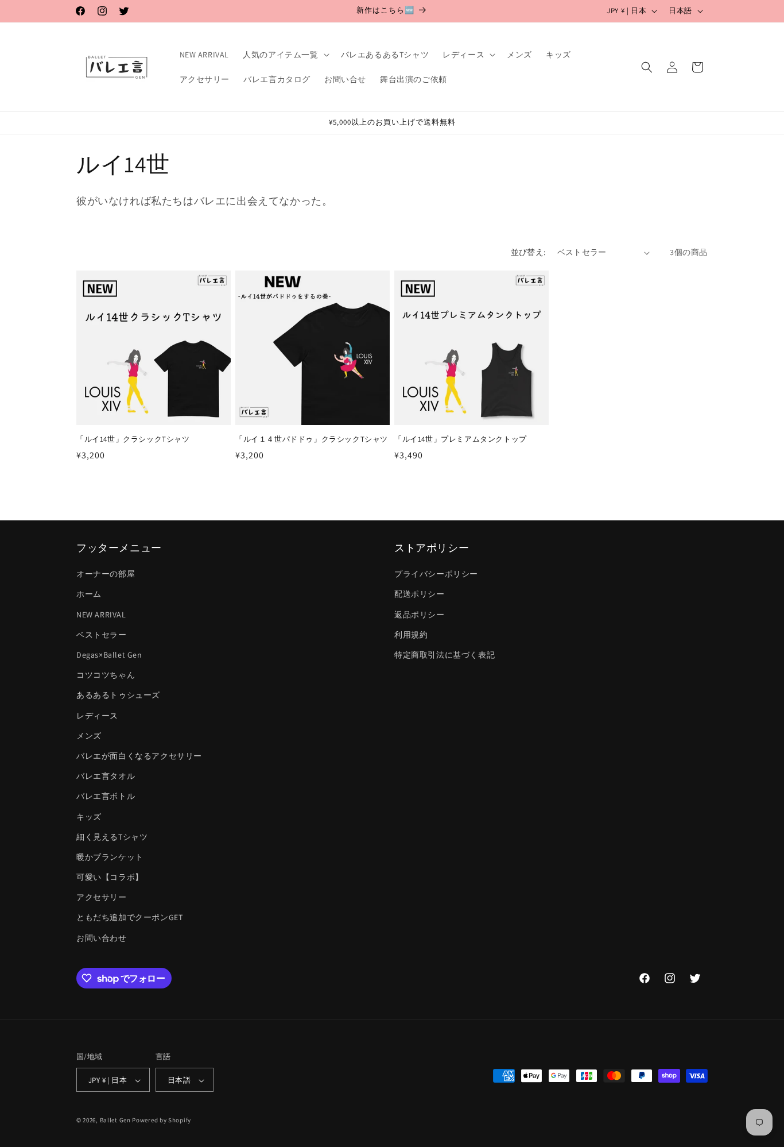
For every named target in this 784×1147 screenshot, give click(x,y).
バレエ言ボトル (105, 796)
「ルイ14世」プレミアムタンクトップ (460, 439)
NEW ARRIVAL (101, 614)
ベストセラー (101, 635)
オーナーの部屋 (105, 574)
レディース (97, 715)
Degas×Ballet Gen (109, 655)
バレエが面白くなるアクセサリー (139, 756)
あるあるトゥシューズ (118, 695)
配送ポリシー (419, 594)
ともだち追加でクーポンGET (129, 918)
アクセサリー (101, 898)
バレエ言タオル (105, 776)
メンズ (89, 736)
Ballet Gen (115, 1121)
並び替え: (528, 252)
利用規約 (411, 635)
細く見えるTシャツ (112, 837)
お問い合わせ (101, 938)
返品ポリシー (419, 614)
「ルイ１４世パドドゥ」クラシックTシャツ (311, 439)
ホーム (89, 594)
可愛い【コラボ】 (109, 877)
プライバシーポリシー (436, 574)
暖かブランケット (109, 857)
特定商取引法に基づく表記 (444, 655)
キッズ (89, 817)
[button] (284, 55)
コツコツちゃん (105, 675)
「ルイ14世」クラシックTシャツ (133, 439)
